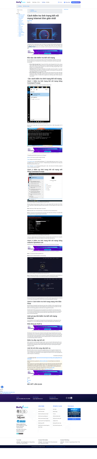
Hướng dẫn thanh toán (57, 423)
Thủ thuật (20, 30)
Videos (20, 36)
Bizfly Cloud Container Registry (43, 425)
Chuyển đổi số (21, 34)
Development (21, 23)
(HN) (3, 392)
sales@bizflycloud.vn (53, 398)
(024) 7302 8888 (19, 398)
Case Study (21, 26)
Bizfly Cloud (66, 9)
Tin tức (54, 413)
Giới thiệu (54, 409)
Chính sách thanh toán (57, 418)
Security (20, 21)
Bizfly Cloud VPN (41, 423)
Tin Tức (20, 19)
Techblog (19, 6)
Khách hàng (55, 411)
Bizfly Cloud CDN (41, 411)
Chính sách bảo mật (56, 416)
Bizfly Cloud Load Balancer (43, 416)
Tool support (21, 31)
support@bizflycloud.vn (38, 398)
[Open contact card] (2, 387)
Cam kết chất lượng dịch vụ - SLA (59, 446)
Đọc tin (74, 419)
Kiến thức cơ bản (26, 6)
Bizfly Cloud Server (41, 409)
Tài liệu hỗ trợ (55, 420)
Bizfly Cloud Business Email (43, 413)
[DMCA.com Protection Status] (19, 433)
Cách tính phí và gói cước (57, 425)
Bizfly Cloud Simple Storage (43, 418)
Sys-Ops (20, 27)
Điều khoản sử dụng (49, 446)
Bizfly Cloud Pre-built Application (44, 420)
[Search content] (18, 12)
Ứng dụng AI (21, 20)
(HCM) (11, 392)
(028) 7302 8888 (26, 398)
